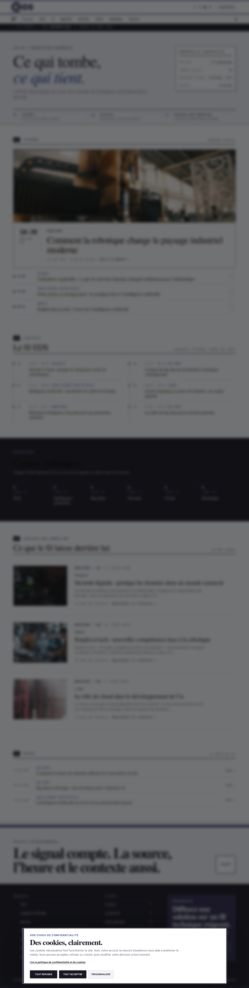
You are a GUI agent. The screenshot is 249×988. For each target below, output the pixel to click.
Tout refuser (43, 974)
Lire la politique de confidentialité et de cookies (57, 962)
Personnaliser (101, 974)
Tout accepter (72, 974)
